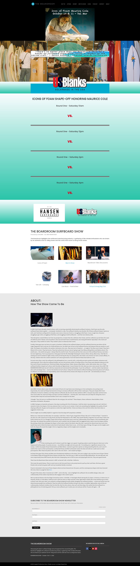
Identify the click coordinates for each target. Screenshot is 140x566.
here (50, 470)
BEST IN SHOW (82, 4)
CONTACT (101, 4)
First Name (34, 514)
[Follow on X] (90, 548)
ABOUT (107, 4)
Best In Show (70, 263)
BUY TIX (63, 4)
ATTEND (69, 4)
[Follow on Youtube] (93, 548)
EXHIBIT (75, 4)
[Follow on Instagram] (96, 548)
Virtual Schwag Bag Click (97, 286)
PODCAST (95, 4)
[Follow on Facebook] (87, 548)
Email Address (36, 508)
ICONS (89, 4)
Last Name (34, 521)
